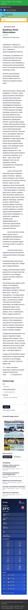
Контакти (3, 4)
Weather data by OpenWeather (8, 592)
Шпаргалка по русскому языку (12, 480)
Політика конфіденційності (7, 608)
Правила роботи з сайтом (7, 606)
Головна (3, 1)
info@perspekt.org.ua (5, 7)
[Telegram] (4, 10)
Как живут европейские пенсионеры (14, 486)
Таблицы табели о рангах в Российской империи (11, 466)
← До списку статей (9, 26)
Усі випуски (17, 456)
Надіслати (6, 407)
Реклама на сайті (19, 608)
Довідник (19, 1)
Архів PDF (16, 606)
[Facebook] (1, 10)
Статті (13, 1)
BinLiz (25, 602)
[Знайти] (25, 20)
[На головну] (7, 15)
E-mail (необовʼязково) (9, 389)
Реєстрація (13, 10)
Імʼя (4, 384)
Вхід (8, 10)
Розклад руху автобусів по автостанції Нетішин (11, 473)
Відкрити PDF (7, 456)
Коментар (5, 395)
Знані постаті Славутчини (11, 492)
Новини (9, 1)
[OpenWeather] (22, 502)
